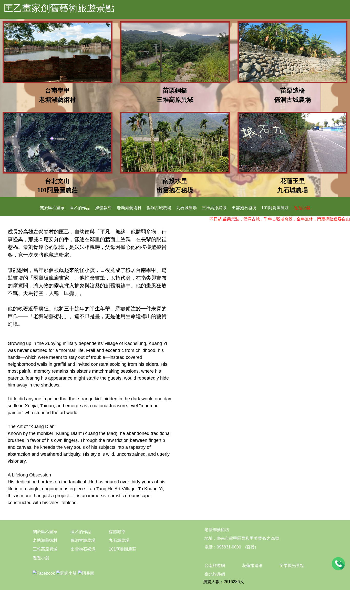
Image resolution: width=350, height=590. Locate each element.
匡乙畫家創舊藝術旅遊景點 (59, 8)
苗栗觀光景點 (292, 565)
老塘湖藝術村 (129, 208)
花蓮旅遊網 (252, 565)
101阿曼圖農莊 (275, 208)
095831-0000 (229, 547)
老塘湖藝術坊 (216, 529)
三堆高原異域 (214, 208)
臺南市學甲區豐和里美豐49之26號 (248, 538)
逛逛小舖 (302, 208)
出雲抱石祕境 (244, 208)
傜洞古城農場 (159, 208)
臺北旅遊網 (214, 574)
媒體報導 (103, 208)
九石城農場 (186, 208)
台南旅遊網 (214, 565)
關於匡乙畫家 (52, 208)
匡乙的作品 (80, 208)
